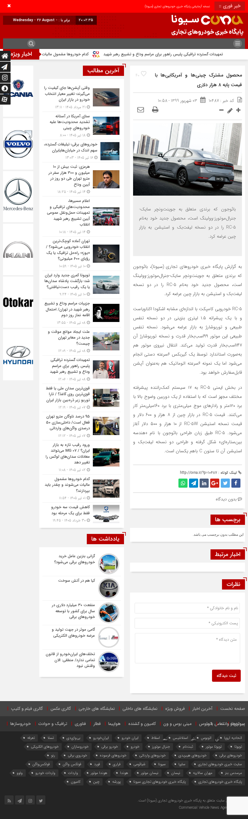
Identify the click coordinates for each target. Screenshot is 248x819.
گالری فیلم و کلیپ (27, 708)
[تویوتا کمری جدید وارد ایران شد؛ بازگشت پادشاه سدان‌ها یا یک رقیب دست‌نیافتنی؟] (81, 285)
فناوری (80, 723)
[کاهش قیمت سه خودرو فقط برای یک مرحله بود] (81, 513)
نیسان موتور (149, 773)
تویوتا (238, 746)
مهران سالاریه (202, 773)
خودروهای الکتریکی (45, 746)
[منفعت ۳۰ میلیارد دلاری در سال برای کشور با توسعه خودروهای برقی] (81, 613)
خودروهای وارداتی (152, 755)
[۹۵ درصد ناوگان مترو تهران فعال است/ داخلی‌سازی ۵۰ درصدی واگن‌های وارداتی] (81, 426)
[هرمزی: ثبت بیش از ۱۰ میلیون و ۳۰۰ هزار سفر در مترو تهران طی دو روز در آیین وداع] (81, 179)
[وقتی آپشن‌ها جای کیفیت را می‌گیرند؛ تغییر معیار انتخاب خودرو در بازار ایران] (81, 97)
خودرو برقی (109, 746)
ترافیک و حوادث (52, 723)
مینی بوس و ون (177, 723)
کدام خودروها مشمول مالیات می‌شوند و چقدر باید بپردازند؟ (58, 54)
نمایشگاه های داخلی (140, 708)
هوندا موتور (99, 773)
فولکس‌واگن (41, 764)
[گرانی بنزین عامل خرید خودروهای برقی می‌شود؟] (81, 564)
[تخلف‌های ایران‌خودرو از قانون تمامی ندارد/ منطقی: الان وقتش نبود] (81, 661)
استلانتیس (180, 738)
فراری (117, 764)
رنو (53, 755)
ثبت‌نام (188, 746)
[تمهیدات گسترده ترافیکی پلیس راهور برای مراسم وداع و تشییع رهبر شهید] (81, 370)
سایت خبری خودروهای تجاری (220, 764)
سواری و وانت (232, 723)
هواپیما (114, 723)
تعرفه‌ (31, 738)
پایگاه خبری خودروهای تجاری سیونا (159, 782)
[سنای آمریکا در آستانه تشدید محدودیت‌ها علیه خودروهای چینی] (81, 126)
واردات (73, 773)
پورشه (116, 782)
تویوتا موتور (214, 746)
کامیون (75, 782)
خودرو (135, 746)
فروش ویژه (175, 708)
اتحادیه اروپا (233, 738)
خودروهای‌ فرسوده (113, 755)
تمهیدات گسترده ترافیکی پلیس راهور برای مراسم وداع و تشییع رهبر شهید (181, 54)
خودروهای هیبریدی (192, 755)
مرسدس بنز (233, 773)
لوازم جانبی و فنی (193, 739)
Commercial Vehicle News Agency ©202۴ (211, 808)
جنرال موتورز (161, 746)
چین (96, 782)
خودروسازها (20, 723)
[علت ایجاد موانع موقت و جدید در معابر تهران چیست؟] (81, 341)
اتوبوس (205, 723)
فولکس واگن (72, 764)
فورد (97, 764)
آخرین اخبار (202, 708)
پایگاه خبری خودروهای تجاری (220, 782)
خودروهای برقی (230, 755)
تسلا (50, 738)
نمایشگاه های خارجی (97, 708)
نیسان (175, 773)
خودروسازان (80, 746)
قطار (97, 723)
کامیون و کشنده (142, 723)
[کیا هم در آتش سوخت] (81, 588)
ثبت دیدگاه (226, 675)
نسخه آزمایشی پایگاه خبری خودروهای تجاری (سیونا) (177, 6)
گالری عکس (61, 708)
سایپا (181, 764)
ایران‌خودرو (101, 738)
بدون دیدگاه (226, 499)
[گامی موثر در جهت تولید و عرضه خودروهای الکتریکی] (81, 637)
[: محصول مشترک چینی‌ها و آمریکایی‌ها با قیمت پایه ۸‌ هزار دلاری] (141, 110)
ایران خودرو (130, 738)
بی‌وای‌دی (73, 738)
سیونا (162, 764)
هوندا (124, 773)
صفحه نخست (232, 708)
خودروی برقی (77, 755)
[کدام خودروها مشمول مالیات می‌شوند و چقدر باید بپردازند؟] (81, 489)
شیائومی (139, 764)
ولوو (20, 773)
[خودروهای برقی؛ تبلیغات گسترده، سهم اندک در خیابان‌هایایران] (81, 151)
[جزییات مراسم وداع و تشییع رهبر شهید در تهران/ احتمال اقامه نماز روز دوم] (81, 313)
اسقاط (155, 738)
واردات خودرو (45, 773)
